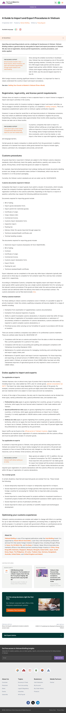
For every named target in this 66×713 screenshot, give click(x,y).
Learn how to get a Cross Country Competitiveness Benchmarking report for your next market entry (13, 130)
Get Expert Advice (10, 635)
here (34, 292)
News (3, 688)
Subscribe (5, 694)
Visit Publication (38, 682)
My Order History (39, 688)
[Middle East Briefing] (48, 670)
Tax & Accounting (23, 685)
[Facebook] (28, 702)
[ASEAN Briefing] (42, 670)
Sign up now (59, 657)
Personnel (5, 685)
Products (36, 691)
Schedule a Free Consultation (16, 610)
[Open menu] (62, 2)
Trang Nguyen (41, 23)
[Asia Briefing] (23, 670)
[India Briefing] (36, 670)
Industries (21, 691)
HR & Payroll (21, 694)
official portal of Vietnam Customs (36, 431)
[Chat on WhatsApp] (59, 3)
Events (4, 691)
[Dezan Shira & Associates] (17, 670)
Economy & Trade (23, 682)
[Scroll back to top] (62, 710)
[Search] (55, 2)
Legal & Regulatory (23, 688)
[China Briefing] (30, 670)
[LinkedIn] (38, 702)
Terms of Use (52, 710)
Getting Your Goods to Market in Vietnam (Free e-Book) (26, 85)
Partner (52, 682)
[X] (33, 702)
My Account (37, 685)
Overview (4, 682)
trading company (50, 106)
